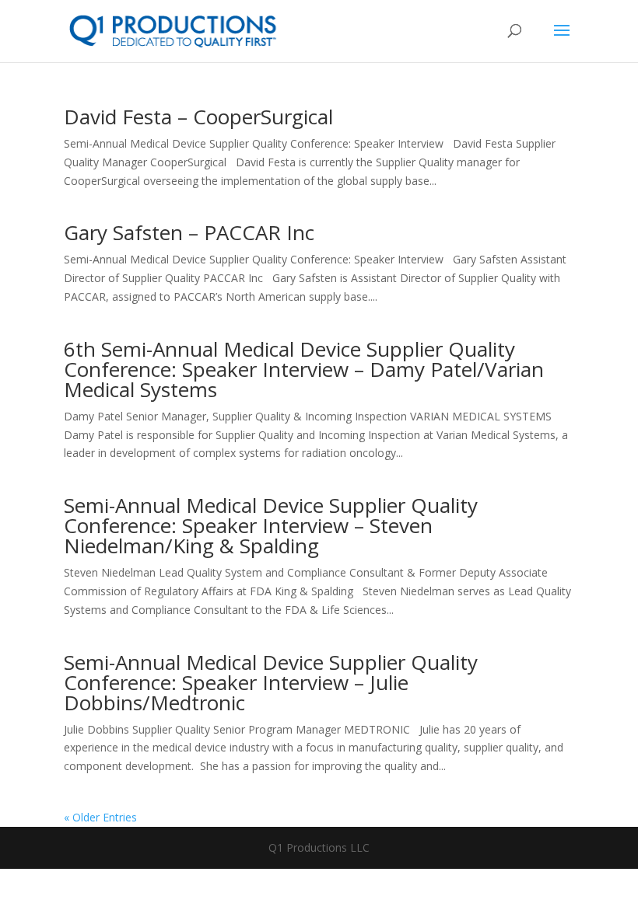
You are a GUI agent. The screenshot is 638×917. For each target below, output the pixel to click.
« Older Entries (100, 817)
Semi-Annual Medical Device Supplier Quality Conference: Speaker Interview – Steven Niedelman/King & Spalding (271, 525)
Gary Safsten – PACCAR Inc (189, 232)
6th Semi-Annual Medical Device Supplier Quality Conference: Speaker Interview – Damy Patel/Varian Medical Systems (304, 369)
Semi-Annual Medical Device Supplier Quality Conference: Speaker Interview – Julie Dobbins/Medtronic (271, 682)
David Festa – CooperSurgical (198, 117)
